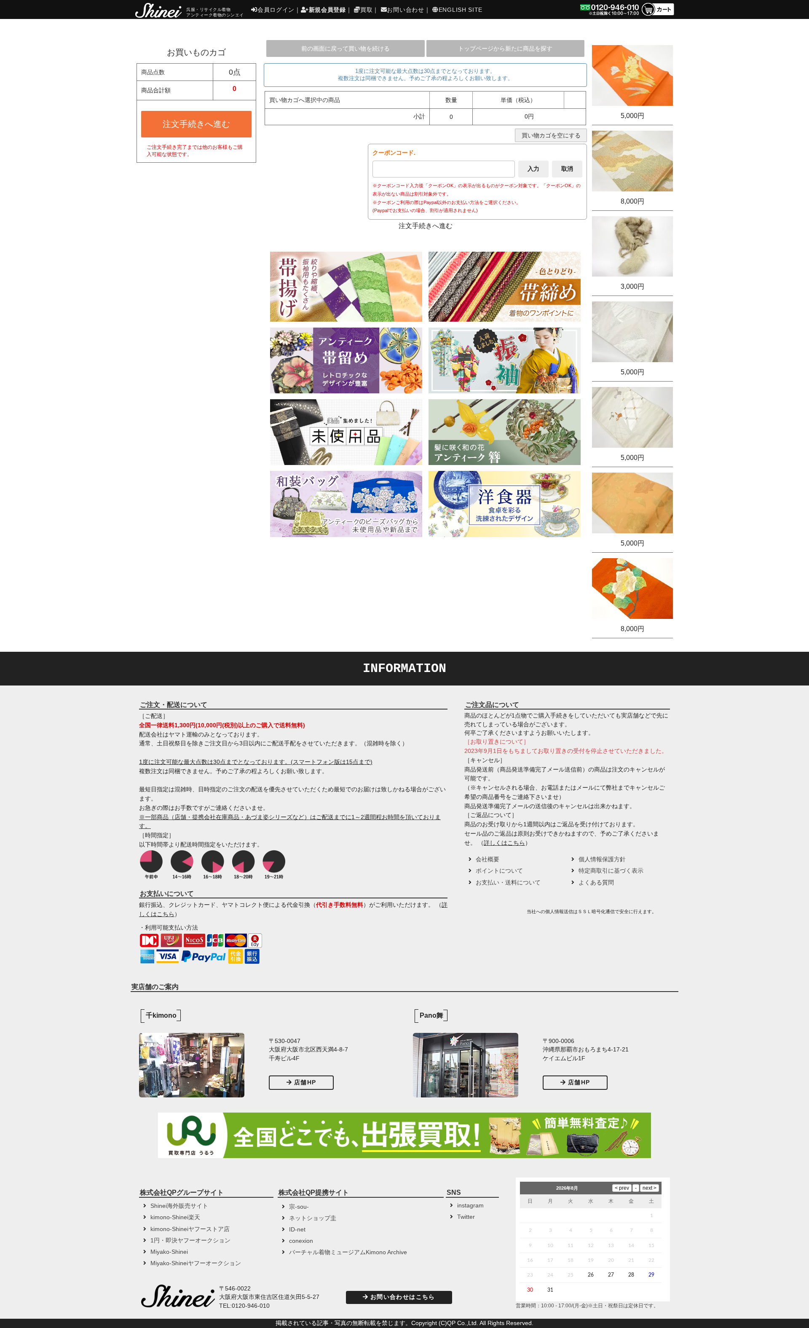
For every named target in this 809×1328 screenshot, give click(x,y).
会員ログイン (276, 9)
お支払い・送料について (508, 882)
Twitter (466, 1217)
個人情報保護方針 (602, 859)
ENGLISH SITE (460, 9)
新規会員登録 (327, 9)
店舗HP (305, 1082)
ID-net (297, 1229)
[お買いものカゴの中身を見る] (657, 15)
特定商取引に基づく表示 (611, 871)
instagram (470, 1205)
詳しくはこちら (504, 843)
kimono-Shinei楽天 (175, 1217)
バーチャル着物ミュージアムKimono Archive (348, 1252)
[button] (494, 914)
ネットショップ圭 (312, 1218)
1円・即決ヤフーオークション (190, 1240)
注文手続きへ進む (196, 124)
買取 (366, 9)
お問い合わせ (405, 9)
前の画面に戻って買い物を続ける (345, 48)
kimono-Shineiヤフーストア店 (190, 1229)
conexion (301, 1241)
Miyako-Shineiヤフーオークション (195, 1263)
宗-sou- (299, 1207)
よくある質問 (596, 882)
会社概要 (487, 859)
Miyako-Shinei (169, 1252)
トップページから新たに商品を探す (505, 48)
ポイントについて (499, 871)
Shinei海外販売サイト (179, 1206)
